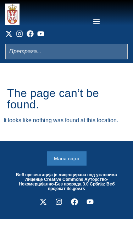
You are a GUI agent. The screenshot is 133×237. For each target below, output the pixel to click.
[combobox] (66, 51)
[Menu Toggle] (96, 21)
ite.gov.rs (76, 188)
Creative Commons (63, 179)
